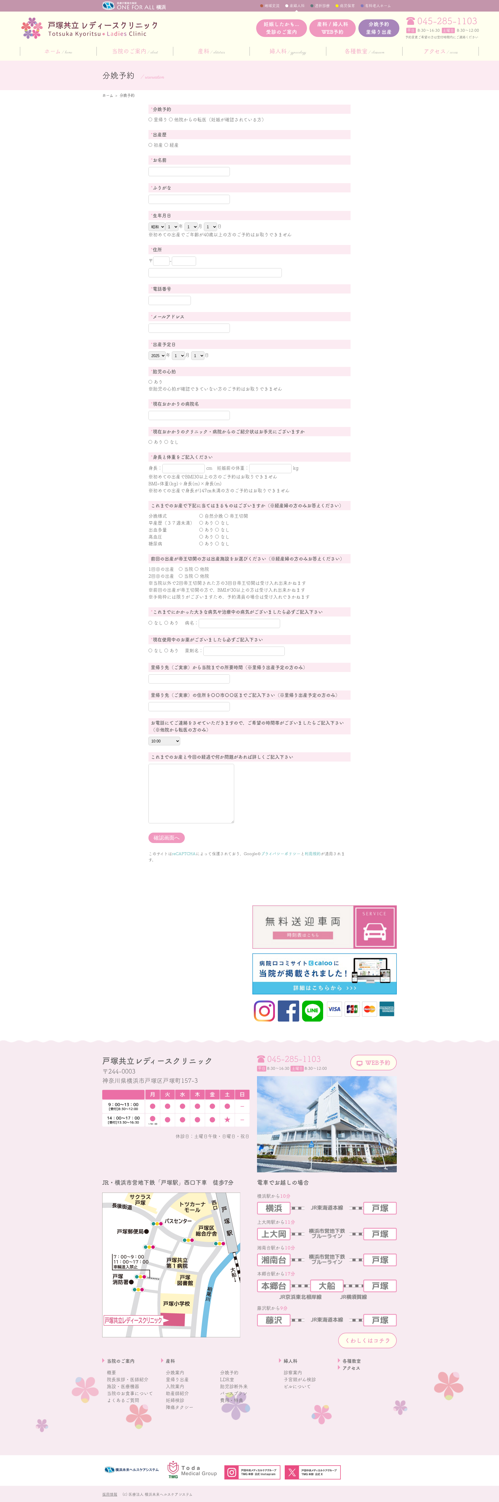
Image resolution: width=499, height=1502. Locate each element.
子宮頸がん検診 (300, 1379)
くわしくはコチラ (367, 1340)
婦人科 (287, 51)
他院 (203, 569)
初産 (157, 145)
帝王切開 (238, 516)
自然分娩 (213, 516)
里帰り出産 (177, 1379)
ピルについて (297, 1386)
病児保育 (347, 6)
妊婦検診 (175, 1400)
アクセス (441, 51)
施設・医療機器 (123, 1386)
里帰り (159, 119)
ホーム (58, 51)
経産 (173, 145)
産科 (211, 51)
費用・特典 (231, 1400)
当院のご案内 (135, 51)
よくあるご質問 (123, 1400)
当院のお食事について (130, 1393)
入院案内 (175, 1386)
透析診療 (322, 6)
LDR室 (227, 1379)
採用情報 (109, 1494)
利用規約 (313, 854)
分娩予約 (379, 28)
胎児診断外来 (234, 1386)
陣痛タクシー (179, 1407)
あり (157, 382)
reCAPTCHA (184, 854)
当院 (188, 569)
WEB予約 (377, 1062)
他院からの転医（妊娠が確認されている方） (219, 119)
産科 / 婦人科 (332, 28)
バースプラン (233, 1393)
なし (173, 442)
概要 (111, 1372)
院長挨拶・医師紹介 (127, 1379)
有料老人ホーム (378, 6)
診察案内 (293, 1372)
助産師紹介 (177, 1393)
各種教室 (364, 51)
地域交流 (272, 6)
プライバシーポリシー (281, 854)
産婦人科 (297, 6)
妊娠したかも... (281, 28)
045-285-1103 (447, 21)
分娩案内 (175, 1372)
